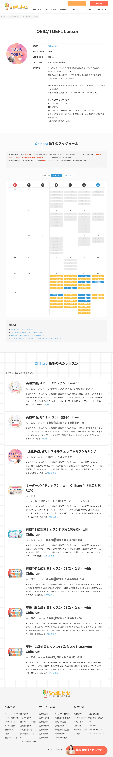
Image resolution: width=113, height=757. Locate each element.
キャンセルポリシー (96, 729)
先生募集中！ (78, 714)
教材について (9, 730)
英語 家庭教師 (60, 734)
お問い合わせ (102, 9)
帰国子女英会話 (60, 722)
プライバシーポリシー (97, 733)
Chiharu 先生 (53, 46)
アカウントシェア (11, 722)
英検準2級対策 (44, 726)
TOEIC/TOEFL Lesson (30, 17)
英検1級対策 (43, 714)
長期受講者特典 (25, 726)
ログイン (76, 3)
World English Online (81, 730)
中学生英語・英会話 (62, 730)
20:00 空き (84, 276)
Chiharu (41, 144)
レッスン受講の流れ (12, 718)
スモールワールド (16, 7)
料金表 (89, 9)
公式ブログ (78, 726)
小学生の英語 (59, 726)
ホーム (3, 17)
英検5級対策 (43, 738)
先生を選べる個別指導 (62, 718)
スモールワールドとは (12, 714)
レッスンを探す (50, 9)
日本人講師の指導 (61, 738)
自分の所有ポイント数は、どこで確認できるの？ (27, 332)
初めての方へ (37, 9)
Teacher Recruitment (81, 718)
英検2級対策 (43, 722)
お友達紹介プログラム (28, 730)
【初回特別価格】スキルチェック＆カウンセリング (61, 451)
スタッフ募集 (78, 722)
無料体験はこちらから (89, 750)
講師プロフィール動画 (28, 722)
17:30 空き (84, 298)
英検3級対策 (43, 730)
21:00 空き (70, 288)
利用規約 (92, 725)
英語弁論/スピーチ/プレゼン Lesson (52, 383)
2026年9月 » (67, 175)
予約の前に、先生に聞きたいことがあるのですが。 (28, 335)
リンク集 (77, 734)
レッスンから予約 (14, 17)
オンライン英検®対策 (62, 714)
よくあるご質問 (10, 726)
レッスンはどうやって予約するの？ (22, 329)
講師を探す (63, 9)
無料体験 (99, 3)
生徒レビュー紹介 (11, 738)
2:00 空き (98, 282)
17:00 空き (56, 295)
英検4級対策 (43, 734)
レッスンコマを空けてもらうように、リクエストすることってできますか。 (36, 339)
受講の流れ (76, 9)
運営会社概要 (94, 714)
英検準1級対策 (44, 718)
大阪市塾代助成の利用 (28, 741)
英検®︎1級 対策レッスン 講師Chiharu (52, 417)
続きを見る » (49, 405)
